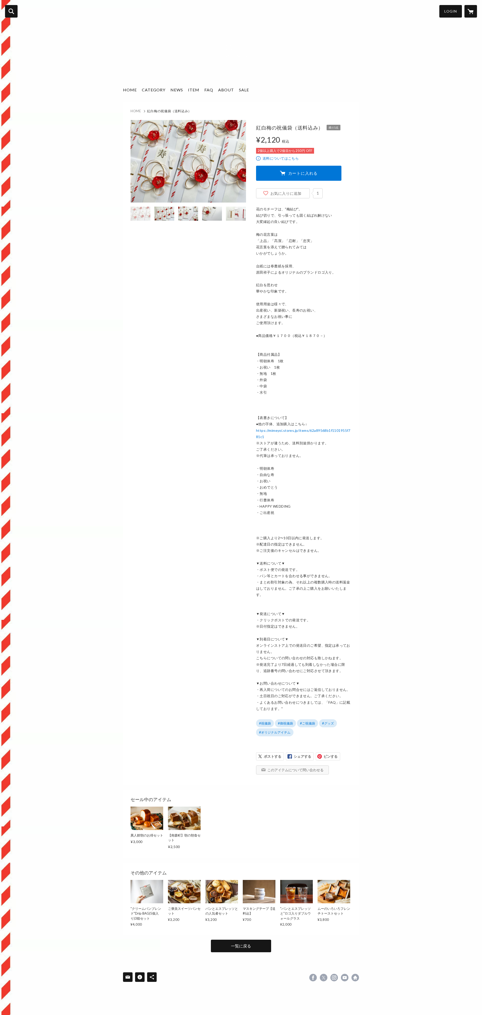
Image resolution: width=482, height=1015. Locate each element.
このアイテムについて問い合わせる (295, 770)
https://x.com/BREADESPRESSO (323, 977)
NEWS (176, 89)
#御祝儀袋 (285, 723)
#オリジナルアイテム (274, 732)
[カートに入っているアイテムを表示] (470, 11)
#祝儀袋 (265, 723)
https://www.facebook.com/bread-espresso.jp (313, 977)
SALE (244, 89)
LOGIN (450, 11)
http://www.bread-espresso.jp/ (355, 977)
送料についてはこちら (281, 158)
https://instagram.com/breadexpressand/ (334, 977)
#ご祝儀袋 (307, 723)
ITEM (193, 89)
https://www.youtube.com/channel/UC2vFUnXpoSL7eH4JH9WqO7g (344, 977)
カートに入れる (303, 173)
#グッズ (328, 723)
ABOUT (226, 89)
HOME (130, 89)
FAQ (208, 89)
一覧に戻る (241, 945)
